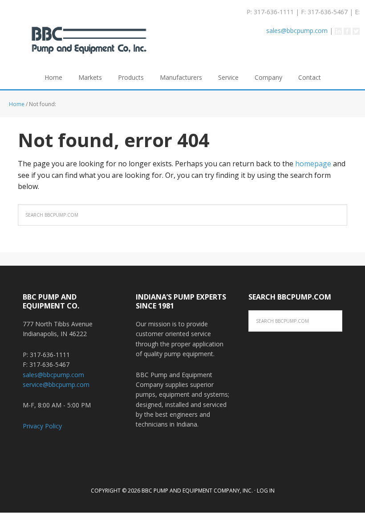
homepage (313, 163)
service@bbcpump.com (56, 384)
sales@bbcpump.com (297, 30)
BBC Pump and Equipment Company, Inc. (89, 46)
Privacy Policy (42, 426)
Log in (266, 490)
